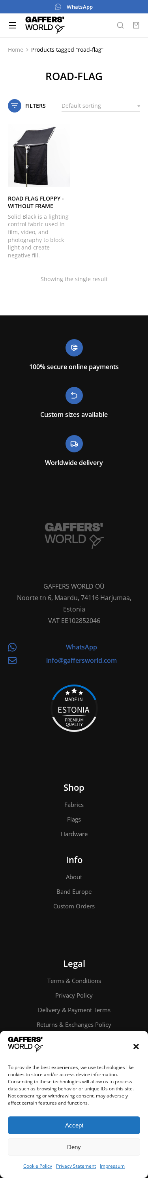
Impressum (112, 1166)
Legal (74, 963)
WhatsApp (80, 6)
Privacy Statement (76, 1166)
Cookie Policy (37, 1166)
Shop (74, 787)
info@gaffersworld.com (81, 660)
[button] (136, 1046)
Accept (74, 1125)
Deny (74, 1147)
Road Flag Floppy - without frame (36, 202)
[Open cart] (136, 25)
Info (74, 859)
